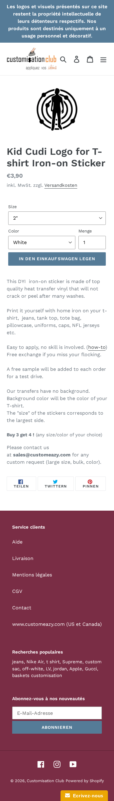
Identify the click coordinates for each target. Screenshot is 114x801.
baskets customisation (37, 675)
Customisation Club (45, 780)
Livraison (22, 558)
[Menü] (103, 59)
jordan (60, 669)
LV (48, 669)
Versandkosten (60, 185)
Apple (75, 669)
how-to (96, 347)
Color (13, 231)
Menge (85, 231)
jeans (18, 662)
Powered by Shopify (85, 780)
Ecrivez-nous (86, 795)
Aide (17, 542)
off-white (32, 669)
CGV (17, 591)
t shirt (53, 662)
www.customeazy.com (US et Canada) (57, 624)
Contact (21, 608)
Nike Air (34, 662)
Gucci (91, 669)
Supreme (72, 662)
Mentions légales (32, 575)
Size (12, 206)
